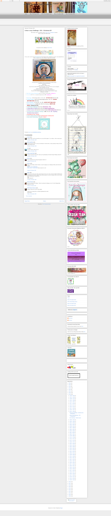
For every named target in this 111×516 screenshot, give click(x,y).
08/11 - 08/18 (72, 432)
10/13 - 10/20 (72, 411)
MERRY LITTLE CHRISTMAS (32, 166)
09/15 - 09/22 (72, 424)
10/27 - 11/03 (72, 408)
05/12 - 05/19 (72, 451)
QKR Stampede (30, 102)
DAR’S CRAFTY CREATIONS (32, 167)
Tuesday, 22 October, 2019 (31, 179)
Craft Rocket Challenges (32, 106)
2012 (70, 491)
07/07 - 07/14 (72, 440)
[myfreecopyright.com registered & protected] (75, 76)
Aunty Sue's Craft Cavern (37, 4)
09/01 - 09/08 (72, 427)
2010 (70, 494)
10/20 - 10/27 (72, 409)
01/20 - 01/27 (72, 476)
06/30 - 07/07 (72, 441)
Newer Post (27, 201)
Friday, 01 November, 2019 (31, 193)
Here (84, 331)
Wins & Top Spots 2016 (58, 13)
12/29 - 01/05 (72, 395)
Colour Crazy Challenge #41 (50, 32)
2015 (70, 486)
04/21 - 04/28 (72, 456)
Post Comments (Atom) (47, 204)
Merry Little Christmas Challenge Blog (33, 93)
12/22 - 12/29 (72, 397)
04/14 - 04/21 (72, 457)
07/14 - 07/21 (72, 438)
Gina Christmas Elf (38, 56)
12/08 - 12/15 (72, 398)
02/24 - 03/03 (72, 468)
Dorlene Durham (30, 181)
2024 (70, 386)
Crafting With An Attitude (32, 108)
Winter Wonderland (31, 103)
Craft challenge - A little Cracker (75, 417)
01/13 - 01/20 (72, 478)
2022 (70, 389)
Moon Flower (50, 47)
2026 (70, 383)
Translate (76, 69)
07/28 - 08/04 (72, 435)
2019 (70, 394)
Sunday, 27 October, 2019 (31, 185)
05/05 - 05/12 (72, 452)
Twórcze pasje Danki (31, 153)
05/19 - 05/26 (72, 449)
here (82, 326)
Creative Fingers (30, 99)
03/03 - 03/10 (72, 467)
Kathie (28, 172)
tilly (28, 148)
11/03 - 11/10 (72, 406)
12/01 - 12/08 (72, 400)
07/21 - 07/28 (72, 437)
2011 (70, 492)
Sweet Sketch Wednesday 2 (33, 117)
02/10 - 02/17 (72, 471)
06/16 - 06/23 (72, 445)
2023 (70, 387)
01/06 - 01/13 (72, 479)
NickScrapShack (30, 142)
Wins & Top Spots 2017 (70, 13)
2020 (70, 392)
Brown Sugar (29, 97)
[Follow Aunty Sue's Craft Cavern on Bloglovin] (72, 310)
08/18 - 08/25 (72, 430)
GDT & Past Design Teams (46, 13)
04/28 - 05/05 (72, 454)
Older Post (61, 201)
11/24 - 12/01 (72, 401)
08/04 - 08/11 (72, 434)
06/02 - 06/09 (72, 446)
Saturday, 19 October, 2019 (31, 156)
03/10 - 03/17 (72, 465)
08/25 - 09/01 (72, 429)
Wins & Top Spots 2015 (34, 13)
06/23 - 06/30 (72, 443)
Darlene (28, 163)
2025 (70, 384)
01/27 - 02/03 (72, 475)
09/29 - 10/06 (72, 421)
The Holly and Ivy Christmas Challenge (35, 111)
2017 (70, 483)
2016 (70, 484)
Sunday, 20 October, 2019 (31, 161)
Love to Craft (29, 94)
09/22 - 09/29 (72, 422)
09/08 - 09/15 (72, 426)
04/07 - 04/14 (72, 459)
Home (26, 13)
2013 (70, 489)
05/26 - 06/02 (72, 448)
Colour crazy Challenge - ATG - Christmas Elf (75, 416)
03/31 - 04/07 (72, 460)
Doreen (28, 158)
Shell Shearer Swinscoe (31, 187)
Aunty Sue (70, 318)
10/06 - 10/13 (72, 419)
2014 (70, 488)
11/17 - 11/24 (72, 403)
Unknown (70, 320)
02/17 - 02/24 (72, 470)
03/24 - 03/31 (72, 462)
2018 (70, 481)
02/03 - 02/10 (72, 473)
